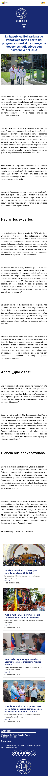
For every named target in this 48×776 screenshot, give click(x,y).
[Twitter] (21, 753)
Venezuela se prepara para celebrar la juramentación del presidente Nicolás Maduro (23, 662)
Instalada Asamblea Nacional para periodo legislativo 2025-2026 (20, 571)
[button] (24, 26)
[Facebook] (15, 753)
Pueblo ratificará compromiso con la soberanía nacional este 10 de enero (22, 616)
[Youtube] (27, 753)
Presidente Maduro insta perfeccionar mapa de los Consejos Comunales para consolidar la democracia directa (23, 709)
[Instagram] (33, 753)
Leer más (7, 580)
